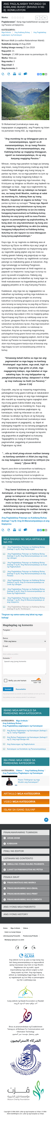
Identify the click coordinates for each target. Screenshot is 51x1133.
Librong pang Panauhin (11, 936)
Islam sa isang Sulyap (13, 932)
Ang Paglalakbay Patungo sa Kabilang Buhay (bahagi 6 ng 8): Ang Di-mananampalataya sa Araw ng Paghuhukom (26, 591)
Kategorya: (8, 30)
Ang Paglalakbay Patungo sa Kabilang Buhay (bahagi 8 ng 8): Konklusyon (26, 608)
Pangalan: (7, 630)
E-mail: (5, 646)
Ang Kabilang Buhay (22, 32)
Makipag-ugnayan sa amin (14, 940)
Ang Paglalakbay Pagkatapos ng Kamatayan (23, 773)
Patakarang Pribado (30, 936)
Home (5, 928)
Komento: (7, 658)
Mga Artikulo (6, 32)
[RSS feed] (33, 948)
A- (37, 18)
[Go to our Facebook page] (18, 948)
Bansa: (5, 638)
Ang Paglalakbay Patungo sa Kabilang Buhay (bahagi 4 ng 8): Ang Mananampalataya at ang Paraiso (26, 573)
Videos (19, 770)
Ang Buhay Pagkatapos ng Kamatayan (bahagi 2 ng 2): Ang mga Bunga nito (27, 738)
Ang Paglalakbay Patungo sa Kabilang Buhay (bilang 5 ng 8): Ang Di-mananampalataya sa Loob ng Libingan (26, 582)
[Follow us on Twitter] (26, 948)
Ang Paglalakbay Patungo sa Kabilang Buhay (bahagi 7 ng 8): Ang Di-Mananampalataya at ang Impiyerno (25, 521)
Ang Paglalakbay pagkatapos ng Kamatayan (23, 725)
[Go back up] (46, 820)
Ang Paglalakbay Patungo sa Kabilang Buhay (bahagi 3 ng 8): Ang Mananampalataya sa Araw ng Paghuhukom (27, 565)
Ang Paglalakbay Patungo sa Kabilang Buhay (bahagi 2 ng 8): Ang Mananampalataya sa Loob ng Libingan (27, 556)
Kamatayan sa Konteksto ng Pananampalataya (26, 749)
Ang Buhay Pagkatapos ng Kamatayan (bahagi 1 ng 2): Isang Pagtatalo (27, 731)
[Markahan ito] (3, 73)
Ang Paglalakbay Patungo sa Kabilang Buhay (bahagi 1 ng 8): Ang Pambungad (26, 548)
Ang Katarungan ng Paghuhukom (21, 744)
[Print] (14, 73)
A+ (45, 18)
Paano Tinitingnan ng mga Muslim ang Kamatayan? (29, 781)
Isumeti (8, 689)
